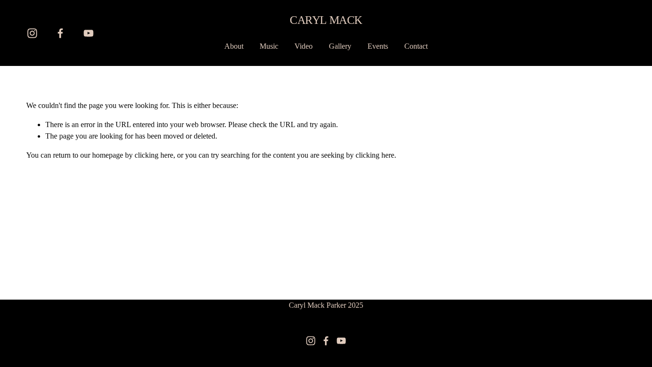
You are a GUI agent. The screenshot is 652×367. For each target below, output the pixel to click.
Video (303, 46)
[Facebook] (60, 33)
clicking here (154, 155)
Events (378, 46)
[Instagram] (32, 33)
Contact (416, 46)
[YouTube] (89, 33)
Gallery (340, 46)
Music (269, 46)
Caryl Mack (326, 19)
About (233, 46)
